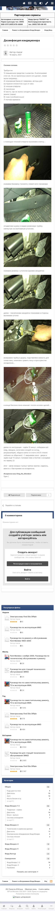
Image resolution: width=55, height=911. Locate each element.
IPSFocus (19, 889)
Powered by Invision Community (27, 894)
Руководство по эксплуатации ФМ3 (25, 627)
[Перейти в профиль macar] (6, 53)
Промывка (28, 868)
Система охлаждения (28, 818)
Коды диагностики (28, 791)
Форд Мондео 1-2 (28, 862)
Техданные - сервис (28, 810)
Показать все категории (27, 872)
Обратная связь (31, 889)
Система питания (28, 837)
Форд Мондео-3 (28, 865)
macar (19, 52)
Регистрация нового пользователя (27, 564)
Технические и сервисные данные (28, 829)
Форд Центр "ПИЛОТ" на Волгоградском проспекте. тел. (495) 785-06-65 (40, 21)
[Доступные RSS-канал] (51, 881)
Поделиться (15, 495)
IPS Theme (10, 889)
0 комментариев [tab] (13, 515)
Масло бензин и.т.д (28, 798)
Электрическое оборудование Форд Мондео (28, 834)
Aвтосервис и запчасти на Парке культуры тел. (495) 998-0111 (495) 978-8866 (12, 21)
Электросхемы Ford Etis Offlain (23, 617)
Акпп (28, 796)
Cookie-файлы (44, 889)
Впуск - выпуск (28, 815)
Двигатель (28, 793)
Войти (27, 579)
